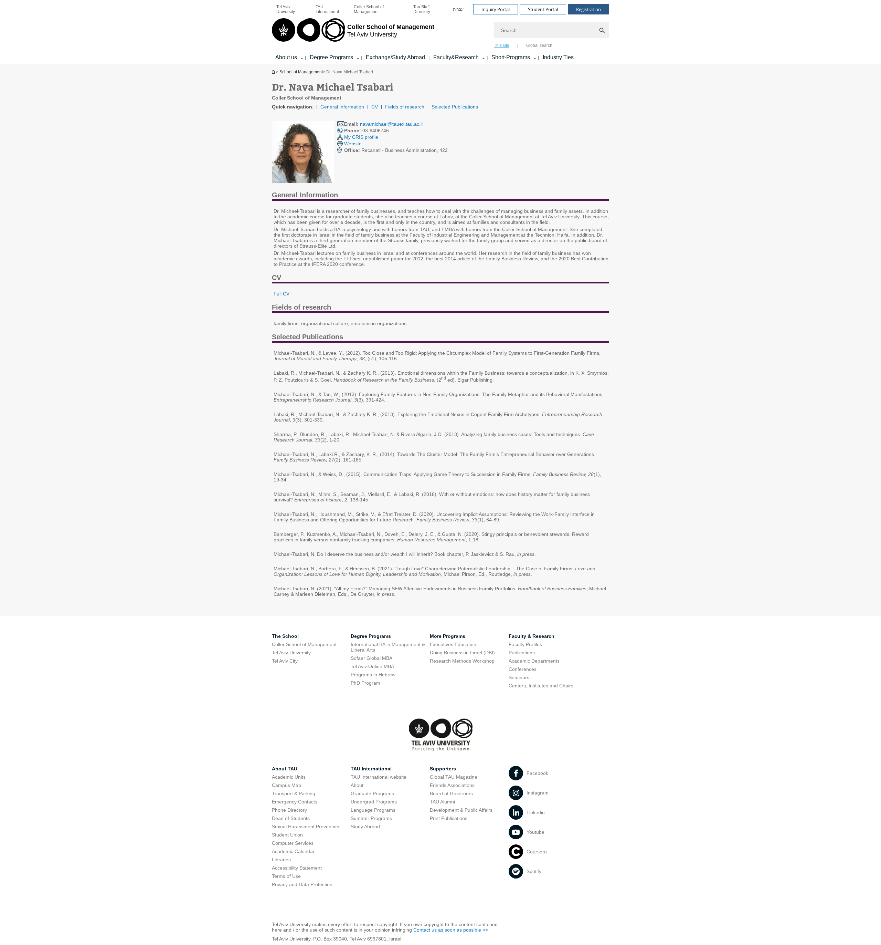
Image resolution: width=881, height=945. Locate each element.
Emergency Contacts (294, 801)
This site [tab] (501, 45)
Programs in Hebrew (373, 674)
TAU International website (378, 777)
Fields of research (404, 107)
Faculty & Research (531, 636)
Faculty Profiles (525, 644)
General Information (342, 107)
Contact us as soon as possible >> (450, 930)
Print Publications (448, 818)
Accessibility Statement (297, 868)
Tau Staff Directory (421, 9)
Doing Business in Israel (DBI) (462, 652)
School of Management (301, 72)
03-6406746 (366, 130)
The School (285, 636)
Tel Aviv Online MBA (372, 666)
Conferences (523, 669)
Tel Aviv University (285, 9)
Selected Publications (455, 107)
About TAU (284, 768)
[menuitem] (291, 9)
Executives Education (453, 644)
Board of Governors (451, 793)
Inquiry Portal (495, 9)
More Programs (447, 636)
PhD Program (365, 683)
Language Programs (373, 810)
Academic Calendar (293, 851)
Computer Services (293, 843)
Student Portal (543, 9)
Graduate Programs (372, 793)
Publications (522, 652)
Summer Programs (371, 818)
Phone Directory (289, 810)
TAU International (327, 9)
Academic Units (289, 777)
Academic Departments (534, 661)
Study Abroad (365, 826)
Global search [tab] (539, 45)
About (357, 785)
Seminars (519, 677)
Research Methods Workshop (462, 661)
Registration (588, 9)
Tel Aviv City (285, 661)
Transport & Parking (293, 793)
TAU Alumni (442, 801)
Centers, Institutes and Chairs (541, 685)
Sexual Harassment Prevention (305, 826)
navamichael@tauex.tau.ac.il (391, 124)
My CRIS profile (361, 137)
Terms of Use (286, 876)
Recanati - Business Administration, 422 (396, 150)
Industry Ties (558, 57)
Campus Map (286, 785)
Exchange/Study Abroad (395, 57)
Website (353, 143)
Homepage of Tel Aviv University (274, 72)
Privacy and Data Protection (302, 884)
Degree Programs (331, 57)
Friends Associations (452, 785)
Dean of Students (291, 818)
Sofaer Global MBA (371, 658)
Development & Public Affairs (461, 810)
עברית (458, 9)
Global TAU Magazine (453, 777)
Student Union (287, 835)
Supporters (443, 768)
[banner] (440, 32)
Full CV (281, 294)
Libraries (281, 859)
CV (374, 107)
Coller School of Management (369, 9)
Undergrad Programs (374, 801)
